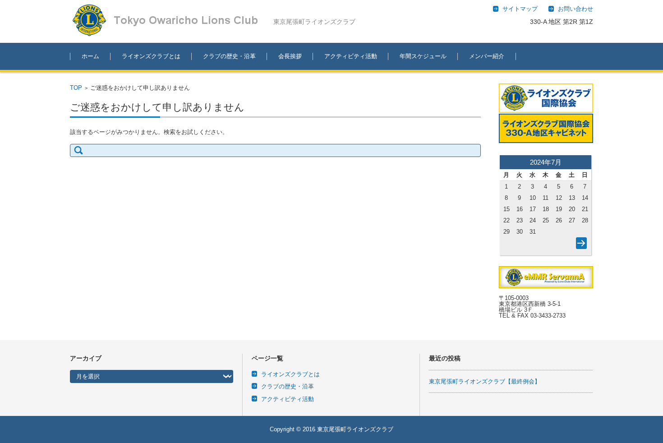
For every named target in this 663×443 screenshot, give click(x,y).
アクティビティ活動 (350, 56)
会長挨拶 (290, 56)
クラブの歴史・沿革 (229, 56)
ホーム (90, 56)
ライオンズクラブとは (151, 56)
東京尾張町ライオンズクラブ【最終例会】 (484, 381)
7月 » (580, 245)
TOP (76, 87)
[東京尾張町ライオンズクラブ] (171, 20)
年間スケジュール (423, 56)
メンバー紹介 (486, 56)
